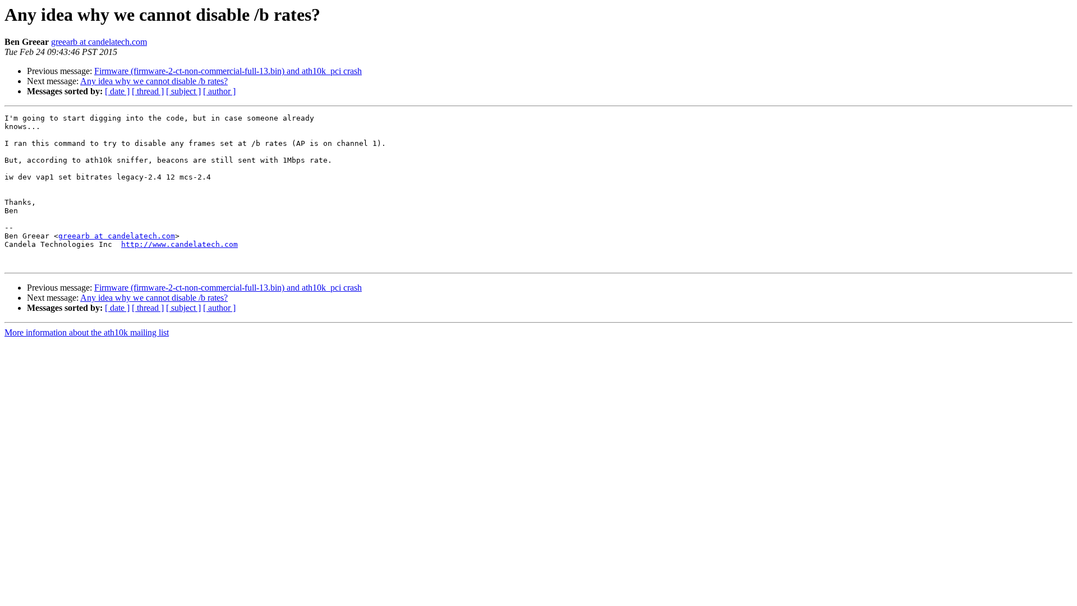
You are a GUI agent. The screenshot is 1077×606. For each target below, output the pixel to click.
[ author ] (219, 91)
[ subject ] (183, 91)
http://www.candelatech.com (179, 244)
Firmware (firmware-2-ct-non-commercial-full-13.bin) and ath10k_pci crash (228, 71)
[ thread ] (148, 91)
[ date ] (117, 91)
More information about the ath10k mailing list (86, 332)
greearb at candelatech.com (99, 42)
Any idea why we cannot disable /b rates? (154, 81)
